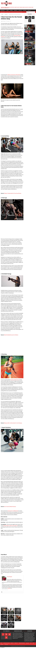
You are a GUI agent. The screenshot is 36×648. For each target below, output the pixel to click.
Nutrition (20, 10)
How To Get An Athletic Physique (10, 506)
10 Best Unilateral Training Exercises (29, 54)
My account (6, 644)
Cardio (7, 10)
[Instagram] (29, 17)
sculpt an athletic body (15, 379)
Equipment (24, 10)
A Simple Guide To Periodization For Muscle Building (29, 46)
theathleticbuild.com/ (5, 589)
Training (11, 10)
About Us (29, 10)
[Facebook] (26, 17)
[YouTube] (29, 20)
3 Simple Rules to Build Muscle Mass (28, 38)
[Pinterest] (33, 17)
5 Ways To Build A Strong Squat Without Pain (29, 62)
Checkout (2, 644)
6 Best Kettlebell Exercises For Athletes (11, 334)
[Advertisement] (12, 64)
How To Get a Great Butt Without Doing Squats (29, 30)
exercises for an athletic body (13, 510)
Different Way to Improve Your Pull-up (10, 525)
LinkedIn (9, 588)
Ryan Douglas (3, 21)
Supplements (3, 10)
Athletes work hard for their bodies (13, 74)
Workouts (15, 10)
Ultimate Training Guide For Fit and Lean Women (12, 193)
